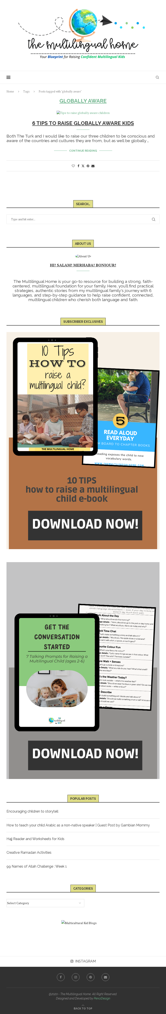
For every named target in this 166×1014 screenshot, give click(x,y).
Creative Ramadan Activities (28, 852)
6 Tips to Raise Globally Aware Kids (83, 123)
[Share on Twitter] (83, 166)
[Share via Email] (92, 166)
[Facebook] (61, 977)
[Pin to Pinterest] (88, 166)
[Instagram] (76, 977)
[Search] (157, 77)
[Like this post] (73, 166)
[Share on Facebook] (78, 166)
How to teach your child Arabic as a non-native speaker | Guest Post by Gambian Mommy (78, 825)
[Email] (105, 977)
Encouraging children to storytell (32, 811)
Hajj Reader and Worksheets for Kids (35, 839)
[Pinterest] (90, 977)
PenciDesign (102, 998)
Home (10, 91)
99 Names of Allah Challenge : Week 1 (36, 866)
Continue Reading (83, 150)
